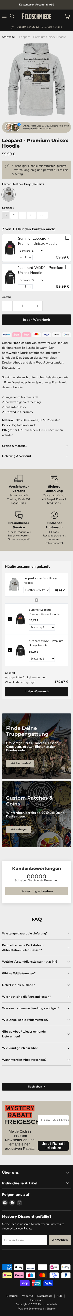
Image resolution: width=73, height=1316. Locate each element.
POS (20, 1309)
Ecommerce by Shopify (42, 1309)
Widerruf (27, 1296)
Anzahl (6, 297)
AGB (59, 1296)
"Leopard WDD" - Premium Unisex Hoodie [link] (40, 270)
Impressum (36, 1300)
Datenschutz (44, 1296)
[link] (10, 248)
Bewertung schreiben (36, 891)
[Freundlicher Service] (18, 528)
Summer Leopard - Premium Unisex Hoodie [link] (38, 241)
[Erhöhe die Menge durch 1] (37, 306)
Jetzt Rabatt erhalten (53, 1145)
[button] (20, 257)
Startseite (8, 37)
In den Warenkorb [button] (36, 691)
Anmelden (60, 1240)
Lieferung (12, 1296)
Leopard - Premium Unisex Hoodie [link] (40, 580)
